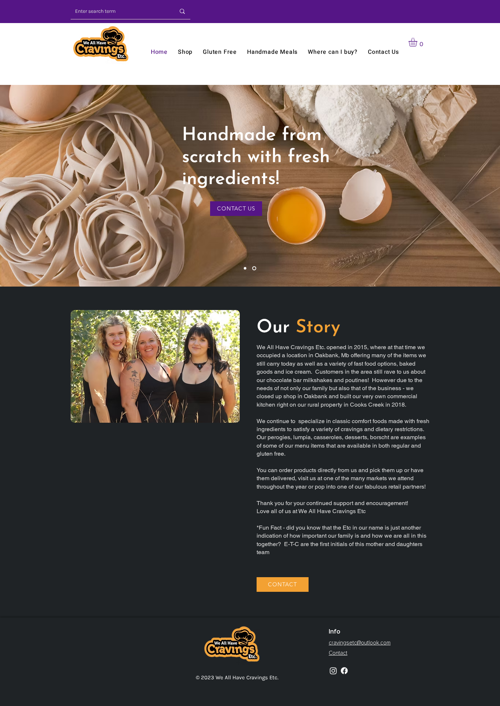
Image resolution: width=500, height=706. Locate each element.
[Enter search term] (182, 11)
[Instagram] (333, 670)
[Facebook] (344, 670)
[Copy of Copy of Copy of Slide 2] (246, 268)
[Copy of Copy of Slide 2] (255, 268)
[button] (418, 42)
